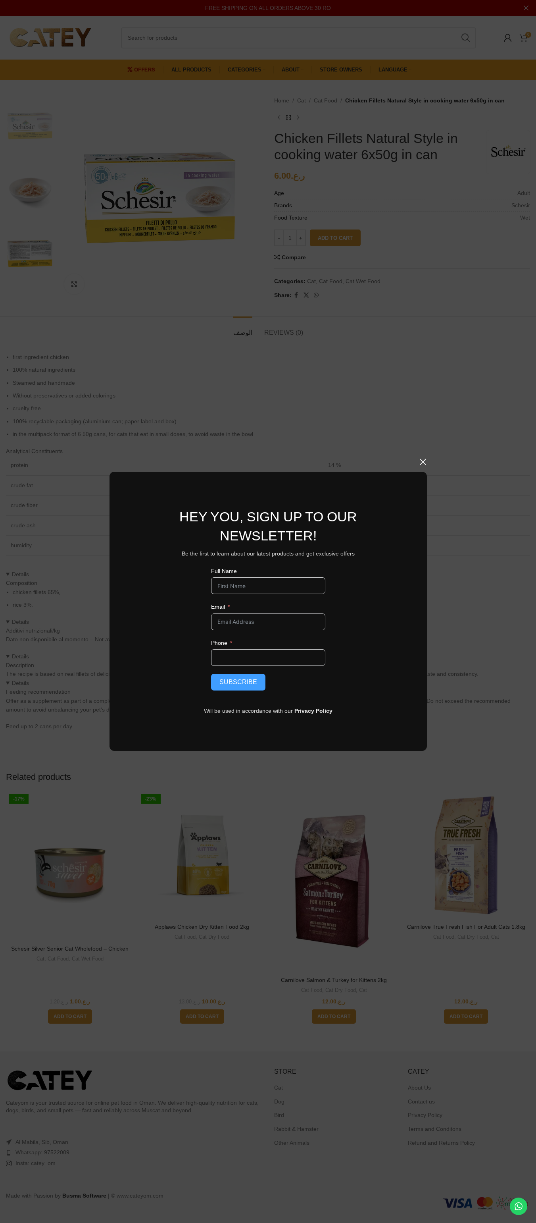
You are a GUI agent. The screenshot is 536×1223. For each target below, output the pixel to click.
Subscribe (238, 682)
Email (218, 607)
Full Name (223, 571)
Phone (219, 643)
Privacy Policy (313, 711)
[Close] (423, 462)
